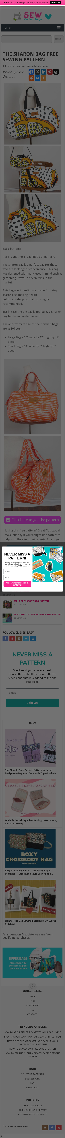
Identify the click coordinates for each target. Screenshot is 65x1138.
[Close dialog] (60, 549)
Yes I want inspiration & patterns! (17, 584)
